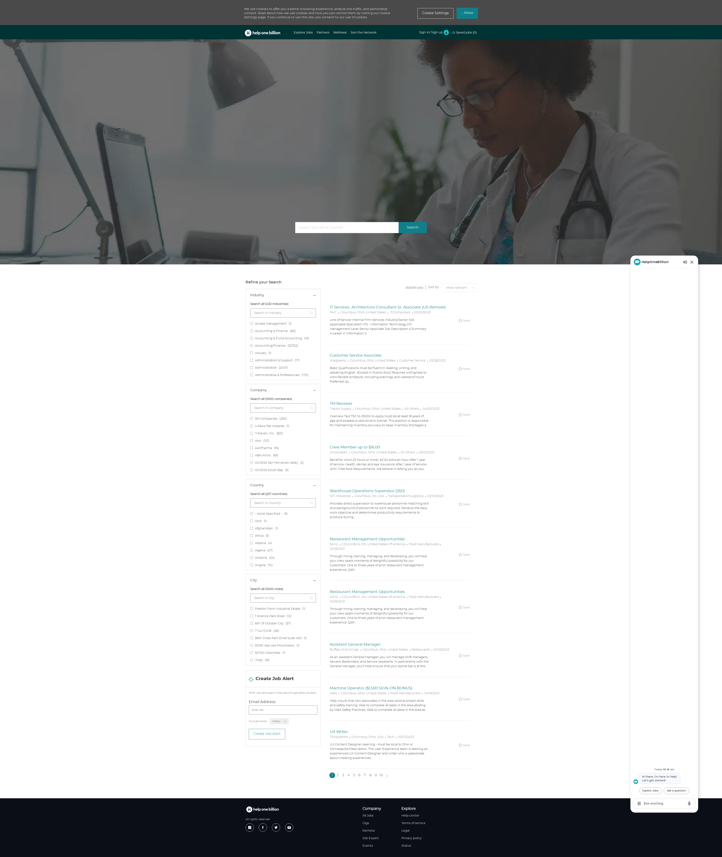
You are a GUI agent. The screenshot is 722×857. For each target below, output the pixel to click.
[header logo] (262, 33)
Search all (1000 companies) (271, 398)
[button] (435, 13)
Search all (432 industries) (269, 303)
